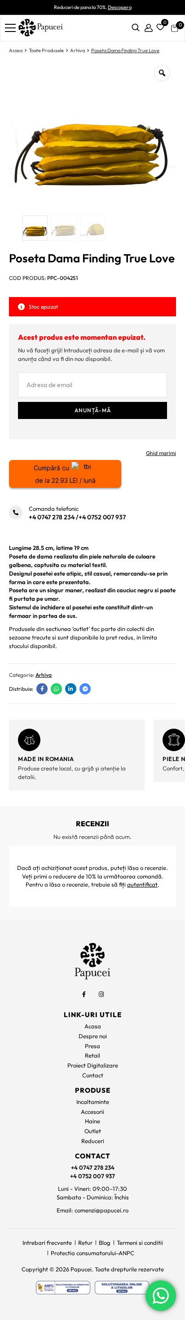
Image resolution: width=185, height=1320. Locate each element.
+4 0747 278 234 (52, 517)
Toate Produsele (46, 50)
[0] (159, 26)
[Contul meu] (149, 28)
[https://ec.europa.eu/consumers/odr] (122, 1287)
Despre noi (93, 1036)
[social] (84, 994)
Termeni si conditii (140, 1242)
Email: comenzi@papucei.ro (92, 1210)
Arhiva (77, 50)
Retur (85, 1242)
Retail (92, 1055)
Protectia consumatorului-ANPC (92, 1253)
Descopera (120, 7)
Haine (92, 1121)
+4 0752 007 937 (102, 517)
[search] (136, 28)
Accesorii (92, 1111)
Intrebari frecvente (47, 1242)
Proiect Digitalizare (92, 1065)
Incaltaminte (92, 1101)
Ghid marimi (161, 453)
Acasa (15, 50)
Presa (92, 1046)
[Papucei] (40, 28)
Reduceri (92, 1140)
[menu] (10, 28)
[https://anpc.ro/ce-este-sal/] (63, 1287)
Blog (104, 1242)
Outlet (92, 1131)
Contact (92, 1075)
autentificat (142, 884)
